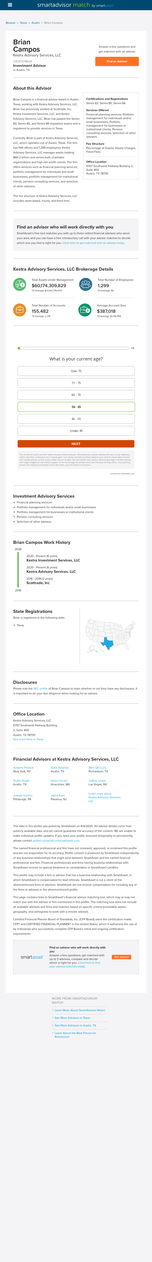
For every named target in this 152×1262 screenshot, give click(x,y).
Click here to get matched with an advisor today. (93, 243)
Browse (10, 23)
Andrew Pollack (23, 768)
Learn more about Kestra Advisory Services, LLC (105, 797)
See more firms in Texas (28, 739)
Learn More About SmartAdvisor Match (80, 1010)
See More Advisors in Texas (72, 1018)
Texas (23, 23)
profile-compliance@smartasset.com (56, 841)
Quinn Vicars (59, 781)
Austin (36, 23)
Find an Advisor (117, 61)
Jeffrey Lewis (97, 781)
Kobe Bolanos (60, 768)
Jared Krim (58, 795)
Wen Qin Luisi (97, 768)
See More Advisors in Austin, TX (75, 1025)
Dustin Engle (21, 781)
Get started (121, 957)
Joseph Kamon (22, 795)
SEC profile (40, 688)
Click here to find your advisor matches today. (74, 964)
